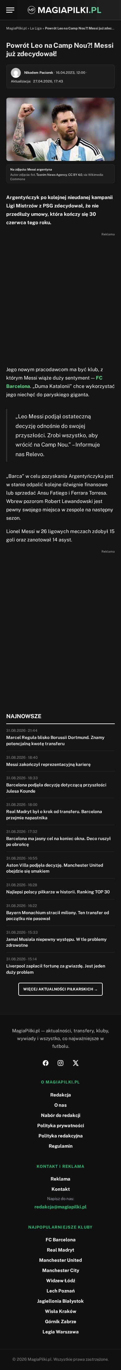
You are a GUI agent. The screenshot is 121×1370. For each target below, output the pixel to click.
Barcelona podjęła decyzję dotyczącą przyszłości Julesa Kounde (56, 788)
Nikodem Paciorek (38, 72)
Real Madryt (60, 1249)
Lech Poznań (61, 1290)
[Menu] (10, 10)
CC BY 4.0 (75, 174)
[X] (75, 1063)
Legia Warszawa (61, 1331)
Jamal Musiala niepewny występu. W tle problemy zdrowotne (56, 942)
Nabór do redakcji (60, 1115)
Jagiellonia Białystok (60, 1301)
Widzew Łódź (60, 1280)
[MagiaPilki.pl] (64, 10)
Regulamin (61, 1146)
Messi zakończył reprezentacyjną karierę (48, 764)
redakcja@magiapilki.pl (60, 1206)
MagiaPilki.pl (16, 28)
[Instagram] (60, 1063)
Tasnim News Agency (51, 174)
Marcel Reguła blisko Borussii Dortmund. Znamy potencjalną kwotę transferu (55, 740)
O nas (60, 1105)
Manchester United (60, 1260)
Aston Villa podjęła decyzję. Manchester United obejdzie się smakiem (54, 868)
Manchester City (60, 1270)
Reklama (60, 1178)
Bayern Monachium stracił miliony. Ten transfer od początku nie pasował (57, 915)
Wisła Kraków (60, 1311)
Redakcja (60, 1094)
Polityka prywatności (60, 1125)
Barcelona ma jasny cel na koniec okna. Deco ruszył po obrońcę (58, 841)
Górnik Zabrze (60, 1321)
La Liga (36, 28)
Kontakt (61, 1189)
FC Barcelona (61, 1239)
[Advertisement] (60, 298)
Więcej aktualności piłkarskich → (60, 989)
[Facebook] (45, 1063)
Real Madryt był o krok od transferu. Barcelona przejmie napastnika (54, 814)
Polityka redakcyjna (60, 1135)
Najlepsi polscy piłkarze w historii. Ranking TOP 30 (58, 891)
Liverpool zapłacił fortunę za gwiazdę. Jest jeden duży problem (55, 969)
